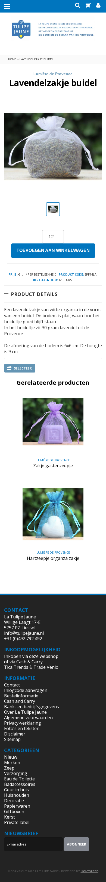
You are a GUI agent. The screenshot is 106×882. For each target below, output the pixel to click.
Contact (12, 685)
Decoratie (14, 801)
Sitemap (12, 739)
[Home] (53, 33)
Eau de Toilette (19, 779)
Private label (16, 822)
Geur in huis (16, 790)
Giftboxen (14, 811)
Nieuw (10, 757)
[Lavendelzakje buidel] (53, 209)
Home (12, 59)
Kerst (9, 817)
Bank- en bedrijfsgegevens (31, 707)
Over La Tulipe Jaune (25, 712)
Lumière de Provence (53, 74)
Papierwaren (17, 806)
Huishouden (16, 795)
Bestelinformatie (21, 696)
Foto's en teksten (21, 728)
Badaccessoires (19, 784)
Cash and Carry (19, 701)
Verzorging (15, 773)
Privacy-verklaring (22, 723)
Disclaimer (14, 734)
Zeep (9, 768)
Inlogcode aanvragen (25, 690)
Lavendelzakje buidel (37, 59)
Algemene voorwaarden (28, 718)
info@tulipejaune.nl (24, 633)
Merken (12, 762)
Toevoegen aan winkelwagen (53, 250)
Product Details (34, 294)
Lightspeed (89, 871)
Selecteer (23, 368)
